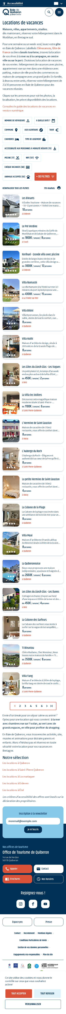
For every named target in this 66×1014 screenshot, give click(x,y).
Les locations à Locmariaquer (19, 776)
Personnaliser (33, 1004)
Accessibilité (13, 3)
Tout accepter (18, 993)
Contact (45, 869)
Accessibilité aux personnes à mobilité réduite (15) (28, 148)
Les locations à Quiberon (16, 763)
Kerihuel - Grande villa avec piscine (40, 254)
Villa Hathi (27, 338)
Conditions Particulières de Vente (33, 940)
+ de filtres (43, 176)
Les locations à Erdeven (16, 783)
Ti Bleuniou (28, 648)
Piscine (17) (10, 158)
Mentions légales (45, 933)
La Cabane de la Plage (33, 507)
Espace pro (17, 922)
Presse (49, 922)
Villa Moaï (27, 535)
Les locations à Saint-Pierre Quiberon (23, 769)
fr (55, 3)
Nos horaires (48, 879)
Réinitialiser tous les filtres (16, 188)
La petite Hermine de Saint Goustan (41, 479)
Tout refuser (47, 993)
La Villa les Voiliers (32, 395)
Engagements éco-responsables (27, 954)
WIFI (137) (30, 158)
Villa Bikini (27, 310)
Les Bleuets (28, 198)
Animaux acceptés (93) (15, 177)
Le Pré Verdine (29, 226)
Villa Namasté (29, 282)
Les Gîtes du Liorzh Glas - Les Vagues (41, 367)
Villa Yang (27, 676)
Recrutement (29, 933)
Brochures (15, 879)
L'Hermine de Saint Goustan (37, 423)
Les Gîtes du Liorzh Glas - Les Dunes (40, 591)
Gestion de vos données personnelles (33, 947)
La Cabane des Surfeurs (34, 619)
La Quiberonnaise (31, 563)
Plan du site (48, 954)
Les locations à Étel (13, 790)
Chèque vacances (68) (15, 167)
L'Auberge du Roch (32, 451)
